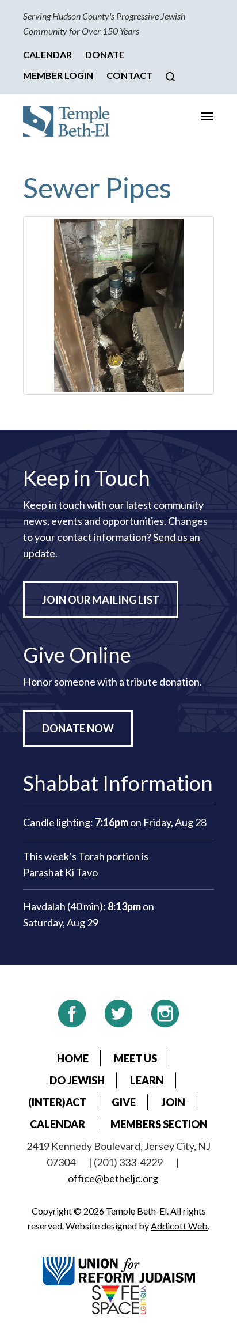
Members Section (159, 1124)
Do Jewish (77, 1080)
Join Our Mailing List (100, 599)
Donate (104, 54)
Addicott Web (179, 1225)
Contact (129, 75)
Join (173, 1102)
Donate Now (78, 728)
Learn (147, 1080)
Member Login (58, 75)
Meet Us (135, 1058)
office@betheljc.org (113, 1178)
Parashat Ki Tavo (60, 872)
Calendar (47, 54)
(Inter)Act (57, 1102)
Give (124, 1102)
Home (73, 1058)
